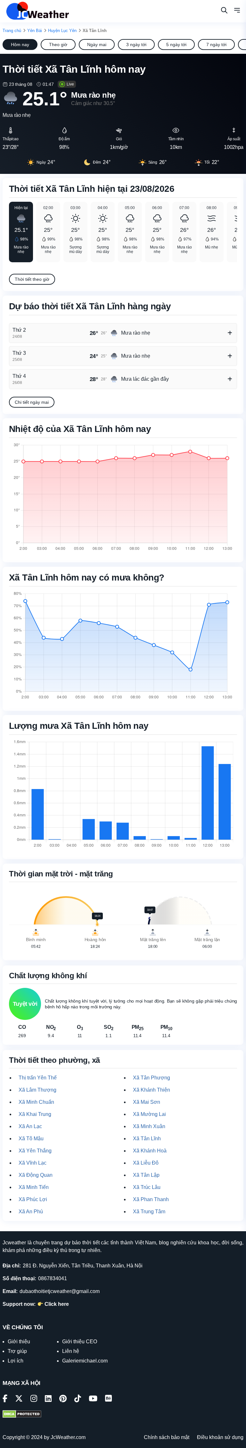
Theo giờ (58, 44)
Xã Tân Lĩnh (147, 1138)
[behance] (108, 1399)
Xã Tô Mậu (31, 1138)
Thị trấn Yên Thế (38, 1077)
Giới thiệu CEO (79, 1341)
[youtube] (93, 1399)
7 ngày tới (216, 44)
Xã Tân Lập (146, 1175)
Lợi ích (15, 1360)
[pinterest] (63, 1399)
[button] (237, 11)
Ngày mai (96, 44)
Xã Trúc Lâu (146, 1187)
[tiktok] (77, 1399)
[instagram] (33, 1399)
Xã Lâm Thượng (37, 1090)
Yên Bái (34, 30)
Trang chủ (12, 30)
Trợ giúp (17, 1351)
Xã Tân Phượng (151, 1077)
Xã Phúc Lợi (33, 1199)
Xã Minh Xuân (149, 1126)
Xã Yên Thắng (35, 1150)
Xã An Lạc (30, 1126)
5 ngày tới (176, 44)
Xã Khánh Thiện (151, 1090)
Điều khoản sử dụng (220, 1437)
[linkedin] (48, 1399)
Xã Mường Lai (149, 1114)
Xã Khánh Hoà (150, 1150)
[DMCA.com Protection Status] (22, 1414)
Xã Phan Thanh (151, 1199)
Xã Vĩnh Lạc (32, 1163)
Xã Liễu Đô (146, 1163)
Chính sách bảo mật (166, 1437)
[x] (19, 1399)
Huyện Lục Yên (62, 30)
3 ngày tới (136, 44)
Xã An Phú (31, 1211)
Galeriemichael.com (85, 1360)
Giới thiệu (19, 1341)
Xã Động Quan (36, 1175)
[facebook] (5, 1399)
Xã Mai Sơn (146, 1102)
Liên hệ (70, 1351)
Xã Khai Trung (35, 1114)
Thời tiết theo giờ (32, 279)
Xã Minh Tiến (34, 1187)
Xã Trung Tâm (149, 1211)
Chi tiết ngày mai (32, 402)
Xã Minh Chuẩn (36, 1102)
